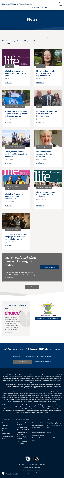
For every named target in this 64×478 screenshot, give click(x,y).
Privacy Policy (23, 464)
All (3, 41)
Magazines (28, 41)
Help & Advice (21, 444)
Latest (49, 41)
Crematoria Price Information (22, 433)
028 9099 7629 (41, 8)
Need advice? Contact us (43, 361)
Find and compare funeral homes (37, 426)
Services (4, 428)
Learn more (8, 332)
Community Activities (14, 41)
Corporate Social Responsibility (32, 470)
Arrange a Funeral (49, 267)
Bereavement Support (38, 435)
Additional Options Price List (22, 437)
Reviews (4, 431)
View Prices (22, 362)
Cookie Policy (33, 464)
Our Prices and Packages (21, 423)
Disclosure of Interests (38, 438)
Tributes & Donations (8, 436)
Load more (32, 287)
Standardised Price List (23, 430)
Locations (5, 425)
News (36, 41)
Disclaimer (42, 464)
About (3, 423)
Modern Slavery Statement (32, 467)
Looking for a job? (37, 430)
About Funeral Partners (38, 423)
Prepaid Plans (7, 44)
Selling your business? (38, 432)
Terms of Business (22, 441)
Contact (4, 439)
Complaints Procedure (32, 473)
